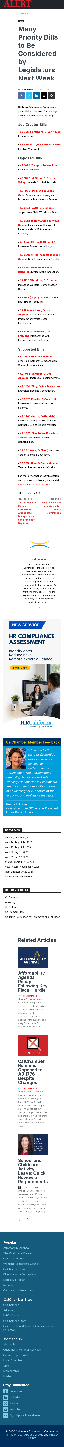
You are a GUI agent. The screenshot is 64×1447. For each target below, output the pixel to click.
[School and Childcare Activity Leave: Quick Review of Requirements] (33, 1144)
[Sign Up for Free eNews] (5, 1415)
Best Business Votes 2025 (19, 871)
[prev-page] (20, 1219)
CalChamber (27, 89)
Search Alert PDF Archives (19, 876)
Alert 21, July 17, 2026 (16, 856)
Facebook (16, 1391)
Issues (30, 13)
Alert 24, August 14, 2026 (18, 842)
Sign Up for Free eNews (25, 1415)
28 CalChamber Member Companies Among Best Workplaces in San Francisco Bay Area (27, 513)
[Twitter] (29, 95)
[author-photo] (20, 996)
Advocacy (10, 902)
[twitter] (39, 607)
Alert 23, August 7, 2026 (18, 847)
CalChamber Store (15, 911)
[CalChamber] (39, 544)
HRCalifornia (11, 907)
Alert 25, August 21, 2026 (18, 837)
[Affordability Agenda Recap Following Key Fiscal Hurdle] (33, 957)
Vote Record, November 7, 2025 (22, 866)
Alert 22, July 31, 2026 (16, 852)
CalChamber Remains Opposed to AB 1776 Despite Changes (31, 1072)
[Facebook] (21, 95)
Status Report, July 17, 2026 (20, 861)
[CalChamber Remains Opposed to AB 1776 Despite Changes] (33, 1045)
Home (21, 13)
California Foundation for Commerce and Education (32, 916)
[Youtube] (5, 1409)
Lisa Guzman (30, 1187)
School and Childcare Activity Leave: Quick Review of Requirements (33, 1171)
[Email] (44, 95)
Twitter (14, 1403)
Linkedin (15, 1397)
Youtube (15, 1409)
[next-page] (26, 1219)
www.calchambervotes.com (34, 484)
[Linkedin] (36, 95)
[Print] (51, 95)
